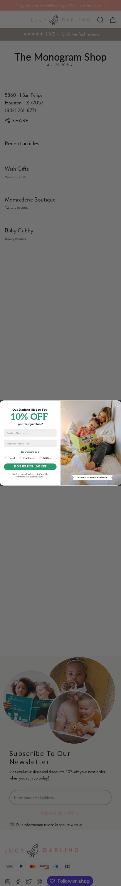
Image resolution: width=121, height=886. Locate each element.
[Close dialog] (117, 404)
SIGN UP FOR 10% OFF (30, 466)
